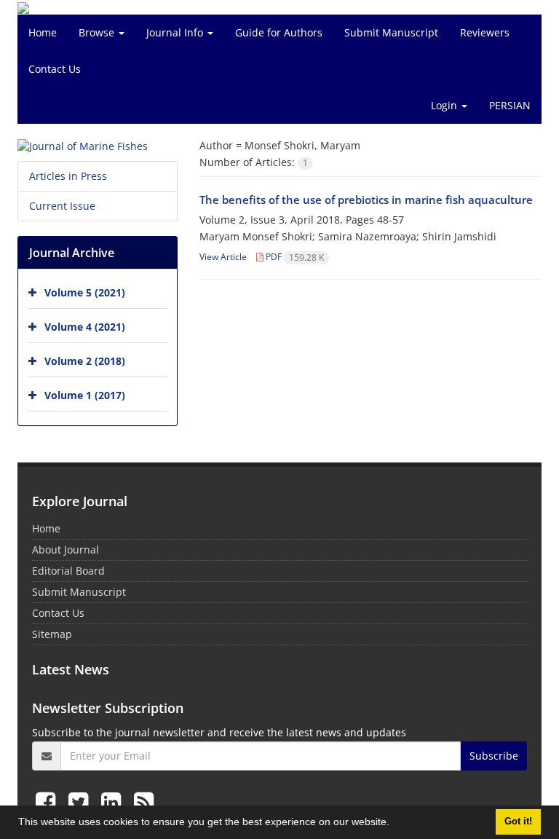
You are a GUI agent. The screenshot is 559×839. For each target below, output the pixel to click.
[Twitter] (81, 801)
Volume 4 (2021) (84, 327)
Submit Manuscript (391, 32)
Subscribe (493, 756)
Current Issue (62, 206)
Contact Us (54, 69)
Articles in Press (68, 176)
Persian (510, 105)
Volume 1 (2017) (84, 395)
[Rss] (143, 801)
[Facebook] (48, 801)
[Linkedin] (114, 801)
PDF (293, 257)
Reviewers (485, 32)
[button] (394, 824)
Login (445, 105)
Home (42, 32)
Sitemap (52, 634)
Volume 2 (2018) (84, 361)
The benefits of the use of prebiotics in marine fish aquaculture (366, 199)
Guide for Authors (278, 32)
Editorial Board (68, 571)
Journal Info (176, 32)
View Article (223, 257)
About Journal (65, 549)
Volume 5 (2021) (84, 292)
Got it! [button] (518, 821)
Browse (98, 32)
